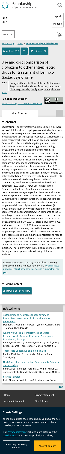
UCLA (4, 21)
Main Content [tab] (20, 113)
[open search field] (59, 5)
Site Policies (41, 401)
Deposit (57, 16)
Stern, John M (38, 82)
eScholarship (8, 43)
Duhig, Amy (37, 89)
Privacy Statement (44, 394)
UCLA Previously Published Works (42, 43)
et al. (4, 92)
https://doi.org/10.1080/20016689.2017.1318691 (23, 103)
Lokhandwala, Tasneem (34, 86)
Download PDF (11, 51)
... (60, 113)
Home (7, 394)
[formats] (24, 51)
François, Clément (19, 82)
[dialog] (32, 430)
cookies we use (11, 435)
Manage (57, 23)
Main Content (14, 284)
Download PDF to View (18, 290)
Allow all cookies (47, 445)
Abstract (11, 122)
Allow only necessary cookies (16, 446)
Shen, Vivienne (52, 89)
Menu (6, 34)
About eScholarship (14, 401)
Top (61, 387)
